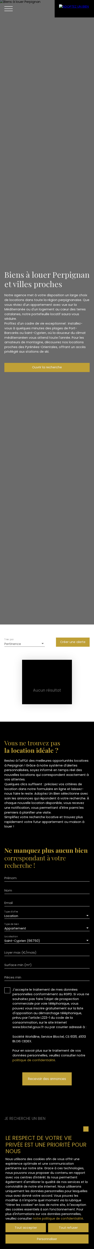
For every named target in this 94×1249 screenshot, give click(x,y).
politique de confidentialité (33, 1060)
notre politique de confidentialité (58, 1218)
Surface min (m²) (18, 965)
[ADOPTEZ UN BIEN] (74, 8)
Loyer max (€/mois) (20, 953)
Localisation (11, 936)
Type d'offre (11, 911)
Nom (8, 890)
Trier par (9, 639)
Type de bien (11, 923)
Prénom (10, 878)
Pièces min (12, 977)
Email (8, 903)
